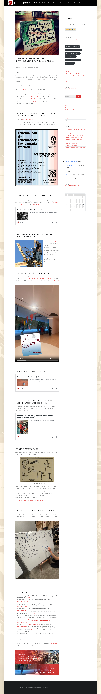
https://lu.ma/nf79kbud (33, 613)
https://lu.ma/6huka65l (52, 603)
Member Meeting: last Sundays (71, 161)
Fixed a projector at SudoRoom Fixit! (73, 73)
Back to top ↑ (45, 687)
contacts (69, 120)
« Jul (74, 211)
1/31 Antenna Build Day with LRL (72, 143)
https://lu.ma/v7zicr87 (22, 626)
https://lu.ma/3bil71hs (36, 96)
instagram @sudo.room (70, 56)
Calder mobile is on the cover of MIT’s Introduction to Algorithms (35, 278)
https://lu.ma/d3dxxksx (31, 98)
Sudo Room (22, 2)
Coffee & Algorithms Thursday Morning (34, 511)
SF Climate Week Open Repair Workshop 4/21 (75, 75)
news (39, 67)
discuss (67, 118)
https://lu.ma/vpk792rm (45, 94)
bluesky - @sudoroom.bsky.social (72, 53)
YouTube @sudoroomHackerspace (73, 60)
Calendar (41, 2)
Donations (69, 19)
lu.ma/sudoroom (27, 89)
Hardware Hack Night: (34, 624)
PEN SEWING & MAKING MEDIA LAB (41, 621)
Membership (69, 2)
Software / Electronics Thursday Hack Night (73, 177)
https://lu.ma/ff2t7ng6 (22, 622)
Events (61, 2)
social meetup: (72, 46)
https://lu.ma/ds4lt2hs (32, 619)
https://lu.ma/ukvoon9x (43, 635)
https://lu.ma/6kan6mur (22, 601)
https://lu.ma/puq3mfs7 (22, 606)
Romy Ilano (32, 67)
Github (66, 107)
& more (76, 118)
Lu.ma (28, 597)
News (35, 2)
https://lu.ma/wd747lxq (32, 102)
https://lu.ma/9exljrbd (36, 629)
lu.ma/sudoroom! (35, 204)
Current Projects (51, 2)
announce (72, 118)
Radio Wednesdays (68, 174)
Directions (67, 111)
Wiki (75, 2)
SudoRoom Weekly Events (71, 145)
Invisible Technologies (26, 449)
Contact (80, 2)
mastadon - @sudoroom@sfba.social (73, 50)
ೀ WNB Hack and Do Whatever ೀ (71, 165)
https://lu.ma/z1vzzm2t (22, 610)
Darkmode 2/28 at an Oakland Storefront (74, 77)
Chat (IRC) (66, 114)
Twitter (66, 105)
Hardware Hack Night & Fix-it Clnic (71, 170)
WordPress (35, 687)
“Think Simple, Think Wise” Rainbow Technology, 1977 (30, 500)
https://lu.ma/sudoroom (77, 11)
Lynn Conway (54, 643)
